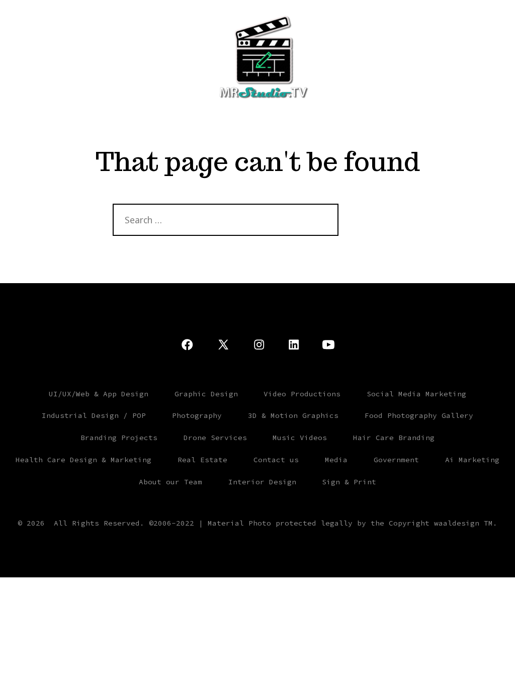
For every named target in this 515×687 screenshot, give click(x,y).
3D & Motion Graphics (293, 415)
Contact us (276, 459)
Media (336, 459)
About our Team (170, 481)
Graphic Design (206, 393)
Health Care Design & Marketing (83, 459)
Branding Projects (118, 437)
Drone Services (215, 437)
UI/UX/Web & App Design (98, 393)
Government (396, 459)
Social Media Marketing (416, 393)
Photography (197, 415)
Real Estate (202, 459)
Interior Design (262, 481)
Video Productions (302, 393)
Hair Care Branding (394, 437)
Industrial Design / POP (94, 415)
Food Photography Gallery (419, 415)
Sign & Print (349, 481)
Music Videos (300, 437)
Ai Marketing (472, 459)
